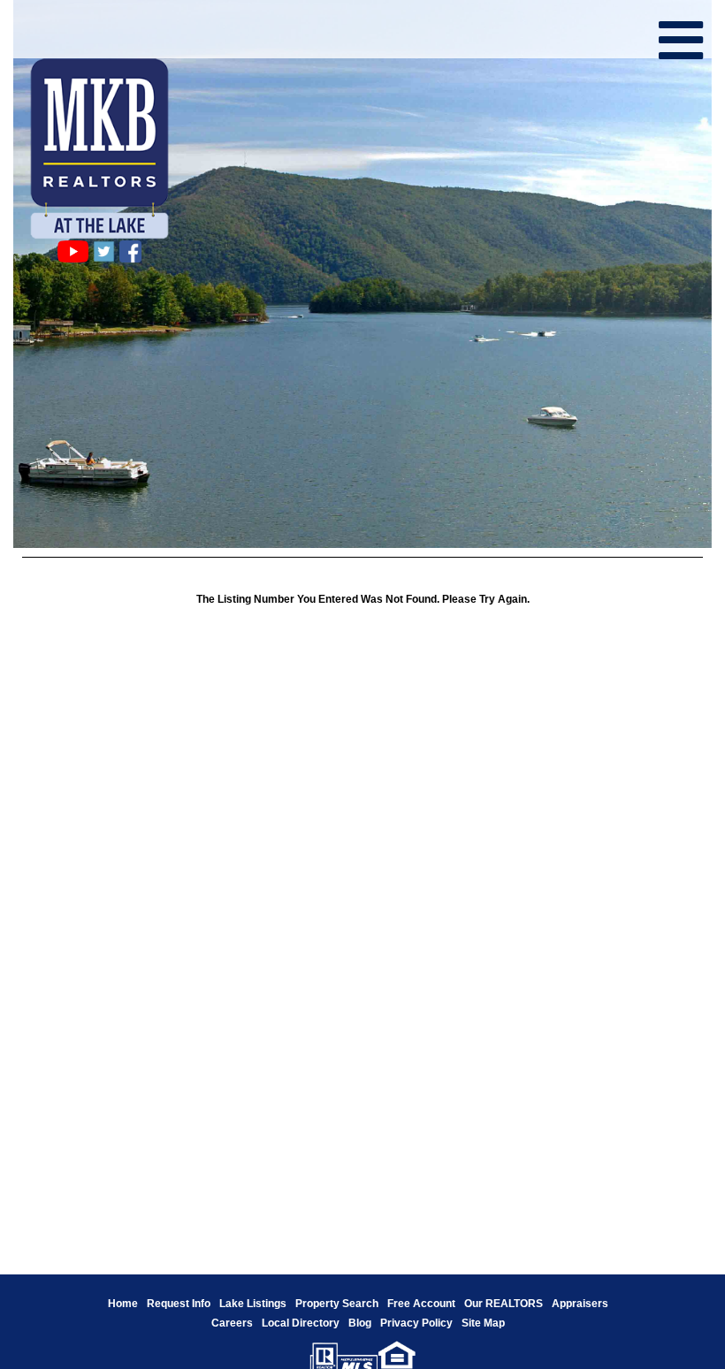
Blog (359, 1323)
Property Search (336, 1303)
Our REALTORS (503, 1303)
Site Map (483, 1323)
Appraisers (580, 1303)
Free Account (421, 1303)
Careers (232, 1323)
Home (123, 1303)
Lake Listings (252, 1303)
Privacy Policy (416, 1323)
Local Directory (301, 1323)
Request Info (178, 1303)
